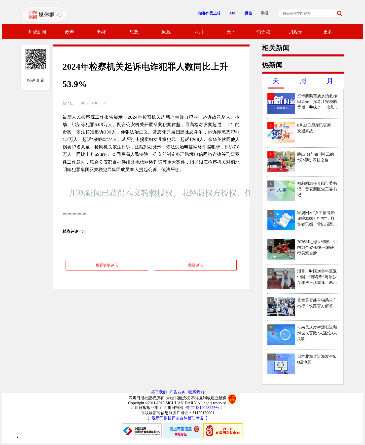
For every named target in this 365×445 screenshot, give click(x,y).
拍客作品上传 (209, 13)
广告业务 (177, 392)
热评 (101, 31)
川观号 (295, 31)
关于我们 (159, 392)
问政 (166, 31)
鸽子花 (263, 31)
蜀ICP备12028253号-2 (203, 407)
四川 (198, 31)
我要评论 (195, 265)
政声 (69, 31)
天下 (230, 31)
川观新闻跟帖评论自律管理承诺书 (177, 418)
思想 (134, 31)
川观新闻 (37, 31)
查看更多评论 (107, 265)
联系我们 (196, 392)
